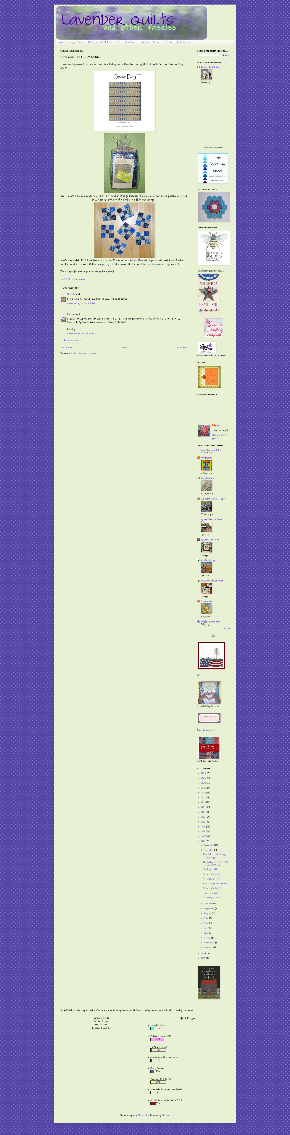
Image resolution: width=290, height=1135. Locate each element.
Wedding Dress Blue (210, 621)
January (208, 947)
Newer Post (66, 347)
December (209, 845)
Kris (217, 425)
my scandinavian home (211, 519)
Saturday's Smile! (211, 874)
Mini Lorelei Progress (151, 42)
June (206, 923)
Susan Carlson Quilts (211, 450)
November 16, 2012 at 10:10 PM (81, 303)
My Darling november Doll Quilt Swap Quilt (215, 863)
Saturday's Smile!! (212, 878)
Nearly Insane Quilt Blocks (100, 42)
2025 (204, 778)
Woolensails (207, 457)
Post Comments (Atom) (85, 353)
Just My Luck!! (210, 869)
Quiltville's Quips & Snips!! (213, 498)
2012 (203, 841)
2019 (203, 807)
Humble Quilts (207, 478)
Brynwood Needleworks (212, 580)
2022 (203, 792)
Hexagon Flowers (76, 42)
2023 (203, 788)
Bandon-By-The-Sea (210, 67)
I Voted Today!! (210, 893)
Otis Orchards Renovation (178, 42)
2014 (203, 831)
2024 (203, 783)
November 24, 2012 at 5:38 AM (81, 333)
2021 (203, 797)
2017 (203, 817)
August (208, 913)
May (206, 928)
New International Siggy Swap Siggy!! (214, 855)
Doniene (71, 314)
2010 (203, 958)
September (209, 908)
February (209, 942)
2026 (203, 773)
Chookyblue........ (207, 601)
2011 (203, 953)
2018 (203, 812)
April (206, 933)
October (208, 903)
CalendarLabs (219, 147)
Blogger (165, 1115)
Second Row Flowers (127, 42)
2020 (203, 802)
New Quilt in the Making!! (215, 883)
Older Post (182, 347)
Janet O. (71, 294)
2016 (203, 822)
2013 (203, 836)
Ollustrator (143, 1115)
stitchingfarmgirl (209, 560)
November (209, 850)
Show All (227, 628)
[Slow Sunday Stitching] (213, 336)
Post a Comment (72, 340)
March (207, 937)
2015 (203, 826)
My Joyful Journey (210, 539)
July (206, 918)
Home (60, 42)
